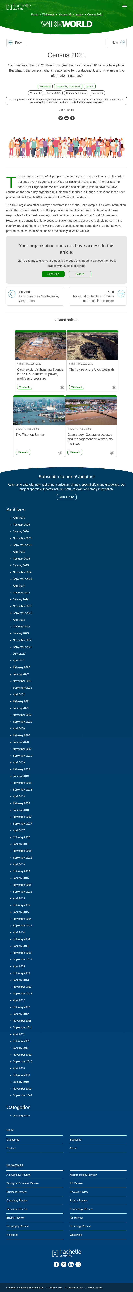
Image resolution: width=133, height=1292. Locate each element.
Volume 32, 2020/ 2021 (68, 86)
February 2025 (21, 558)
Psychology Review (81, 1209)
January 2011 (21, 1048)
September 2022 (22, 647)
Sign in (80, 274)
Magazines (12, 1139)
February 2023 (21, 626)
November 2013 (22, 952)
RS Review (76, 1217)
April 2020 (19, 728)
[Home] (18, 6)
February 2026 (21, 524)
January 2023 (21, 633)
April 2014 (19, 932)
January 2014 (21, 946)
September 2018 (22, 789)
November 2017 (22, 816)
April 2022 (19, 660)
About (73, 1148)
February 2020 (21, 735)
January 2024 (21, 599)
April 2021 (19, 694)
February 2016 (21, 871)
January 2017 (21, 844)
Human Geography (76, 93)
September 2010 (22, 1061)
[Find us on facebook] (56, 1264)
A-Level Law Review (18, 1174)
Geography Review (17, 1226)
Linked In (66, 118)
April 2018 (19, 796)
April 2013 (19, 966)
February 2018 (21, 803)
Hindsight (12, 1234)
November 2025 (22, 538)
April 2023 (19, 619)
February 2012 (21, 1007)
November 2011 (22, 1020)
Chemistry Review (17, 1200)
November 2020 (22, 715)
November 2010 (22, 1054)
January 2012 (21, 1014)
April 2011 (19, 1034)
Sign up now (66, 496)
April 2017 (19, 830)
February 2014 (21, 939)
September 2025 (22, 545)
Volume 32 (65, 14)
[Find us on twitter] (63, 1264)
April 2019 (19, 762)
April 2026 (19, 517)
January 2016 (21, 878)
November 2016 (22, 850)
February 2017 (21, 837)
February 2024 (21, 592)
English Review (15, 1217)
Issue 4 (79, 14)
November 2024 (22, 572)
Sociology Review (80, 1226)
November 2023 (22, 606)
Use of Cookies (75, 1287)
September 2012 (22, 993)
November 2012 (22, 986)
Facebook (72, 118)
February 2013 (21, 973)
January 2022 (21, 674)
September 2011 (22, 1027)
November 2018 (22, 783)
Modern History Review (83, 1174)
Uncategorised (21, 1115)
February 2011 (21, 1041)
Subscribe (53, 274)
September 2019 (22, 755)
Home (34, 14)
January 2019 (21, 776)
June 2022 (19, 653)
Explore (10, 1148)
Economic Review (16, 1209)
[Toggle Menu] (124, 6)
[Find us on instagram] (78, 1264)
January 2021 (21, 708)
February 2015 (21, 905)
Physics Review (79, 1192)
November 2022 (22, 640)
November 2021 (22, 681)
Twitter (60, 118)
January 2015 (21, 912)
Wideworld (48, 14)
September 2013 (22, 959)
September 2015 (22, 891)
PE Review (76, 1183)
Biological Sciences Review (22, 1183)
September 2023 (22, 613)
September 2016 (22, 857)
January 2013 (21, 980)
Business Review (16, 1192)
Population (97, 93)
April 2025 (19, 551)
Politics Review (79, 1200)
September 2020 (22, 721)
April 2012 (19, 1000)
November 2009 (22, 1088)
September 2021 (22, 687)
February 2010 (21, 1075)
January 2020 (21, 742)
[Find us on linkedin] (71, 1264)
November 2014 (22, 918)
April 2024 (19, 585)
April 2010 (19, 1068)
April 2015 (19, 898)
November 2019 (22, 749)
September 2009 (22, 1095)
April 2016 (19, 864)
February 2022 (21, 667)
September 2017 (22, 823)
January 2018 (21, 810)
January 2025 (21, 565)
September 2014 (22, 925)
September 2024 (22, 579)
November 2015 (22, 884)
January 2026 (21, 531)
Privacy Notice (94, 1287)
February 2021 (21, 701)
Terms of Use (55, 1287)
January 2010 (21, 1082)
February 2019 (21, 769)
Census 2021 (53, 93)
